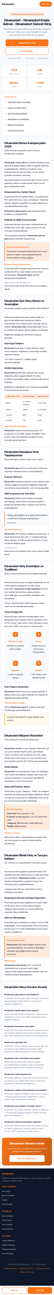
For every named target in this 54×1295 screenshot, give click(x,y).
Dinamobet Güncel (26, 1268)
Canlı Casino (7, 1220)
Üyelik (4, 1200)
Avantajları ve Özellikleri (18, 119)
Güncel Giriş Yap (27, 43)
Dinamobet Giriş (11, 1268)
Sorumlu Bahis (8, 1253)
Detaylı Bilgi (27, 51)
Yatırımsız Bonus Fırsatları (19, 102)
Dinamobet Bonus (27, 1272)
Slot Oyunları (7, 1224)
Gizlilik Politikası (8, 1245)
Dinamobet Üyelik (43, 1268)
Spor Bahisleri (7, 1216)
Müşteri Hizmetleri (16, 125)
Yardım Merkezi (8, 1241)
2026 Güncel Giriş (16, 131)
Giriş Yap (46, 4)
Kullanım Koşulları (9, 1249)
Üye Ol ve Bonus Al (27, 1158)
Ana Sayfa (6, 1191)
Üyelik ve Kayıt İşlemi (17, 108)
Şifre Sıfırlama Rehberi (18, 114)
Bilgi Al (14, 1290)
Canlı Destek (7, 1204)
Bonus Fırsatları (8, 1195)
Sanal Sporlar (7, 1229)
